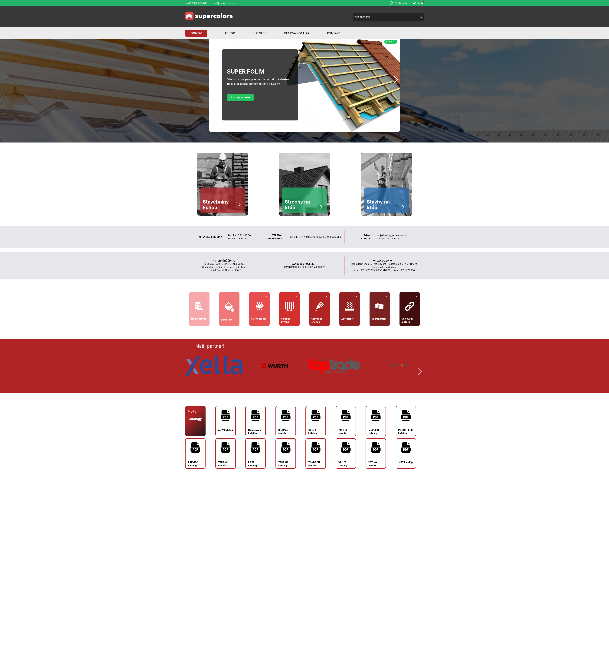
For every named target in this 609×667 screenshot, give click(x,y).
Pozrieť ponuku (240, 99)
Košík (420, 3)
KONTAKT (334, 33)
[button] (213, 79)
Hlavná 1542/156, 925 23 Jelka (324, 237)
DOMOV (196, 33)
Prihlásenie (401, 3)
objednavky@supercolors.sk (392, 235)
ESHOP (230, 33)
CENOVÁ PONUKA (296, 33)
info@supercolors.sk (224, 3)
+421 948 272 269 (196, 3)
